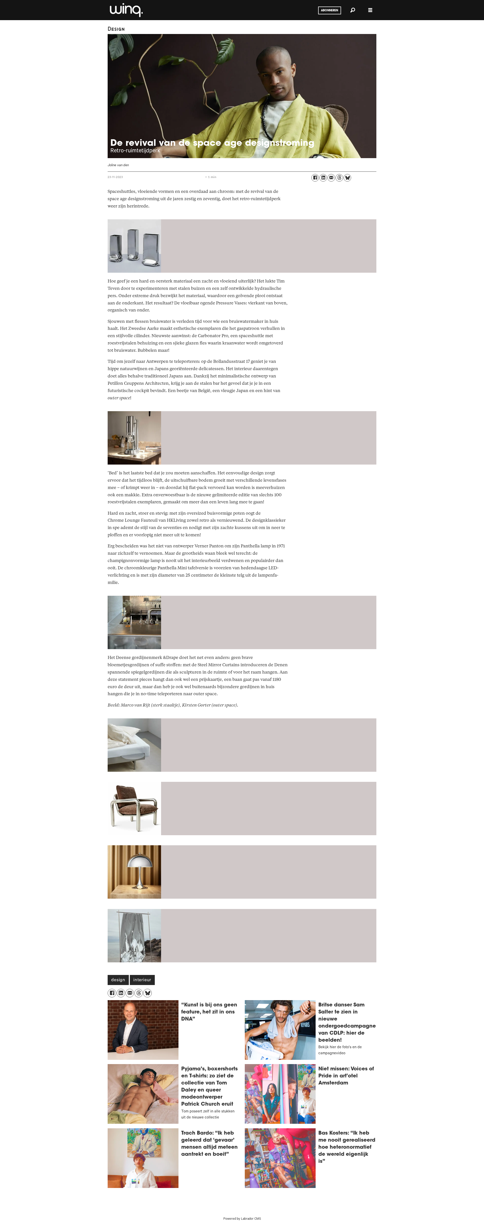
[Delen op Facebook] (315, 178)
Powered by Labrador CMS (242, 1219)
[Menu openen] (370, 10)
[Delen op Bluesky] (347, 178)
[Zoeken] (352, 10)
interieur (142, 980)
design (118, 980)
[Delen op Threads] (339, 178)
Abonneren (329, 10)
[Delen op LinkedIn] (323, 178)
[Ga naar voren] (126, 10)
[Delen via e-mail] (331, 178)
